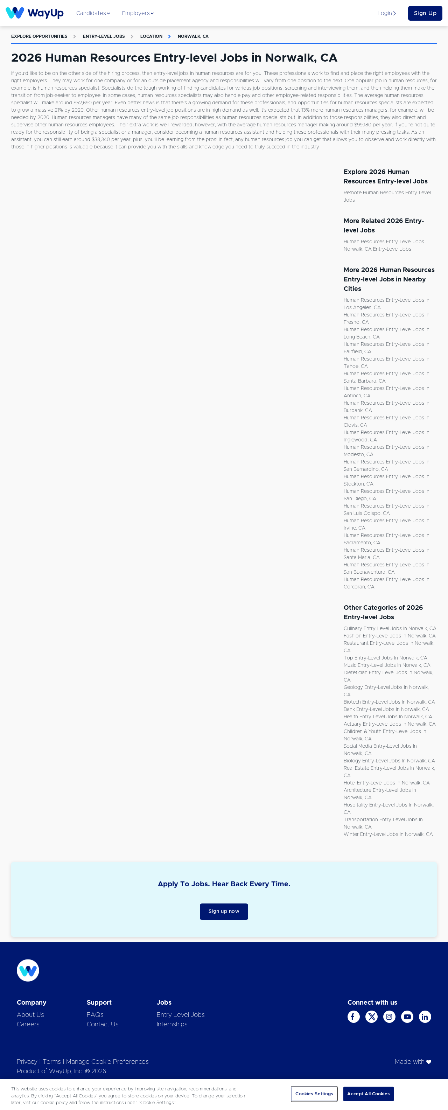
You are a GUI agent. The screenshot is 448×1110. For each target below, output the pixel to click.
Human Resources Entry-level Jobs (384, 241)
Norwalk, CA (193, 36)
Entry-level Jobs (104, 36)
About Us (30, 1015)
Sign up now (224, 911)
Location (151, 36)
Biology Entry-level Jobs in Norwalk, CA (389, 761)
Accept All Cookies (368, 1093)
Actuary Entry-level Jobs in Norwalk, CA (390, 724)
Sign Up (425, 13)
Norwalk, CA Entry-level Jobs (377, 249)
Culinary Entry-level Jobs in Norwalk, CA (390, 628)
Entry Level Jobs (181, 1015)
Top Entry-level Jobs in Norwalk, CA (385, 658)
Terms (52, 1062)
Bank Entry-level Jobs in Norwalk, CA (386, 709)
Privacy (27, 1062)
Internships (172, 1024)
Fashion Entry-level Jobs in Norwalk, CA (390, 636)
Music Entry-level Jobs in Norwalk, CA (387, 665)
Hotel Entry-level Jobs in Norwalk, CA (387, 783)
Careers (28, 1024)
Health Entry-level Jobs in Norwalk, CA (388, 716)
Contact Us (103, 1024)
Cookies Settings (314, 1093)
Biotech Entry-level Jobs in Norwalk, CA (389, 702)
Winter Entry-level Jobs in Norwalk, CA (388, 834)
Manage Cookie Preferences (107, 1062)
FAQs (95, 1015)
